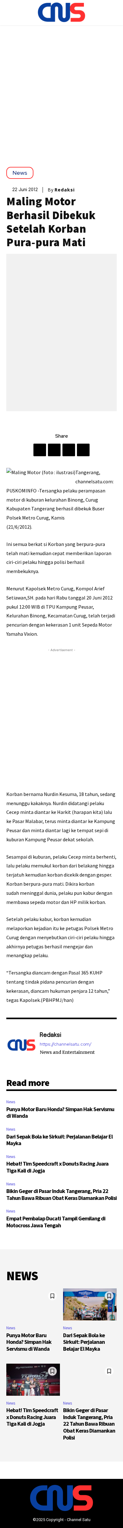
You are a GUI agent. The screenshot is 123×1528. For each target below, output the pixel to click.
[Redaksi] (21, 1048)
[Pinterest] (68, 450)
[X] (54, 450)
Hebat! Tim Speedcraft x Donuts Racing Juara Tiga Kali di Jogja (57, 1167)
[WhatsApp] (83, 450)
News (20, 172)
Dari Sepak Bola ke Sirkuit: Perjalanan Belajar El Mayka (59, 1140)
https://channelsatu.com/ (65, 1044)
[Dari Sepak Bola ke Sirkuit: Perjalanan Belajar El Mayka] (90, 1304)
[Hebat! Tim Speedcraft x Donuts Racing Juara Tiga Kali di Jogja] (33, 1380)
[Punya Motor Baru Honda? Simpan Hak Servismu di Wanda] (33, 1304)
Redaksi (65, 190)
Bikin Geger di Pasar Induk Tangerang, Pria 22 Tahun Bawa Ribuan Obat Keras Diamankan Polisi (61, 1194)
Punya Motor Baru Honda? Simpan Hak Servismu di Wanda (60, 1112)
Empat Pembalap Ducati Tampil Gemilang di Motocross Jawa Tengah (55, 1222)
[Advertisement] (61, 89)
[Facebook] (39, 450)
